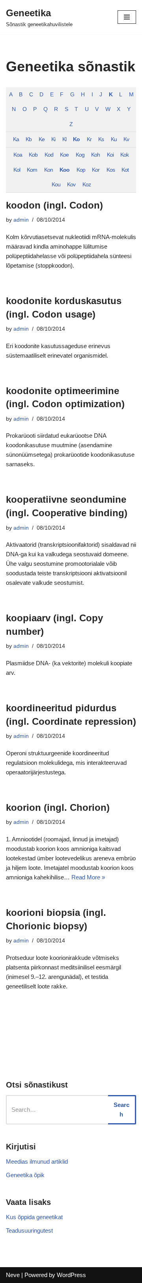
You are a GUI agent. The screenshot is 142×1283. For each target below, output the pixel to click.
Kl (64, 139)
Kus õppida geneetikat (34, 1217)
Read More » (88, 877)
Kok (124, 155)
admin (21, 220)
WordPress (71, 1275)
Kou (56, 185)
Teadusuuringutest (29, 1230)
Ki (53, 139)
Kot (125, 170)
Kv (126, 139)
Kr (89, 139)
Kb (29, 139)
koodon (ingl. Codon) (54, 205)
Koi (110, 155)
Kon (48, 170)
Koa (17, 155)
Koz (86, 185)
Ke (42, 139)
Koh (95, 155)
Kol (16, 170)
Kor (95, 170)
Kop (81, 170)
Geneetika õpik (25, 1175)
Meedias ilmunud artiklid (37, 1161)
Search (121, 1109)
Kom (32, 170)
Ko (76, 139)
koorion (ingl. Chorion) (58, 807)
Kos (110, 170)
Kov (71, 185)
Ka (16, 139)
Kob (33, 155)
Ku (114, 139)
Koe (64, 155)
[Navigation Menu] (127, 17)
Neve (13, 1275)
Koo (64, 170)
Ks (101, 139)
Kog (80, 155)
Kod (49, 155)
